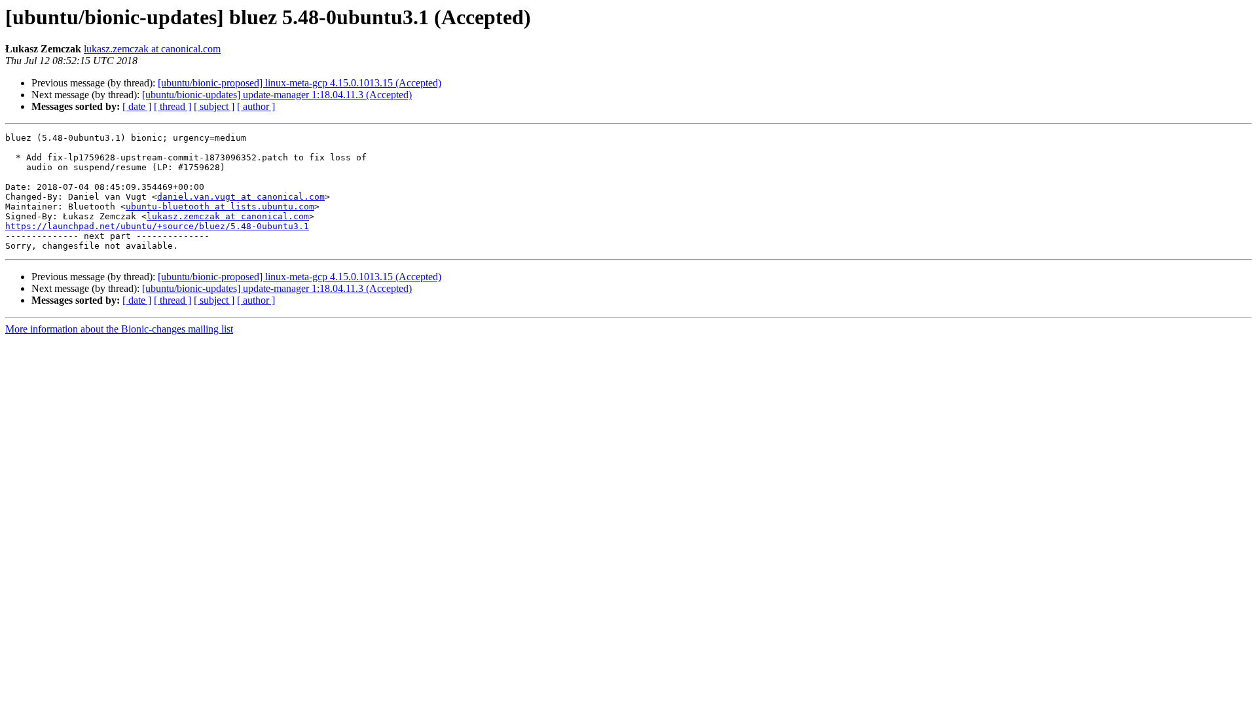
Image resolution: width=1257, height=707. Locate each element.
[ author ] (256, 106)
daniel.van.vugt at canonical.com (241, 197)
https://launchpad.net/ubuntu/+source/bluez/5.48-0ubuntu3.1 (157, 226)
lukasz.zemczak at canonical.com (152, 48)
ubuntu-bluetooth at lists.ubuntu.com (220, 206)
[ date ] (136, 106)
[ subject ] (214, 106)
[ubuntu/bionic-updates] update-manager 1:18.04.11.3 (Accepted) (277, 94)
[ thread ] (172, 106)
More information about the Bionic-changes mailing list (119, 329)
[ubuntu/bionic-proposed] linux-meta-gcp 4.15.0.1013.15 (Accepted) (299, 82)
